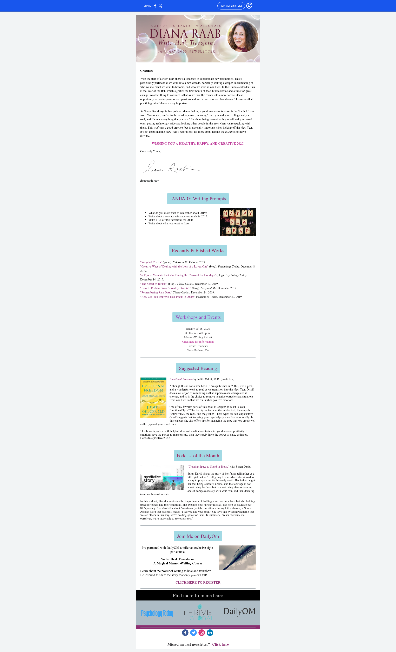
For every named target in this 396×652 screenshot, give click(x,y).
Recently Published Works (198, 250)
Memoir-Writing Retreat (198, 337)
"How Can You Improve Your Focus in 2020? (167, 297)
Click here (220, 644)
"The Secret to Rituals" (153, 284)
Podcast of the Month (198, 455)
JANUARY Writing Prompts (198, 198)
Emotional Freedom (181, 379)
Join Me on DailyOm (198, 536)
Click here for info (193, 342)
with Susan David (240, 466)
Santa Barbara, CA (198, 350)
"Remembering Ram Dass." (156, 292)
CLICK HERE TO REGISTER (198, 582)
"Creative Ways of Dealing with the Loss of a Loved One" (174, 266)
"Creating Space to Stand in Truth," (208, 466)
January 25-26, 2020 (198, 329)
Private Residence (198, 346)
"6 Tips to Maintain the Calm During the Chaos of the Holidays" (178, 275)
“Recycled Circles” (151, 262)
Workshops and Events (198, 317)
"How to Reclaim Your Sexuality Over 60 (164, 288)
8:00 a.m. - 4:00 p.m (197, 333)
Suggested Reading (198, 368)
